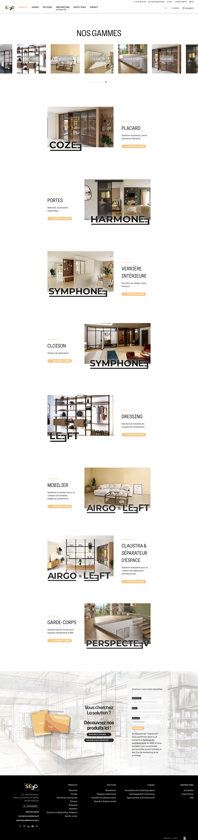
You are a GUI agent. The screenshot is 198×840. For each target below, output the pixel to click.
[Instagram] (24, 826)
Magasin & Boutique (106, 794)
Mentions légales (32, 812)
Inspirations (187, 794)
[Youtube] (32, 826)
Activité (135, 718)
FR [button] (192, 2)
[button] (23, 8)
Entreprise (136, 698)
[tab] (89, 82)
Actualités (188, 790)
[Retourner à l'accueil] (10, 8)
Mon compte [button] (181, 2)
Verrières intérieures (67, 797)
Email (134, 708)
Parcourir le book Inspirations (97, 740)
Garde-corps (71, 816)
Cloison (73, 801)
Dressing (73, 805)
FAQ (170, 2)
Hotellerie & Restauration (103, 797)
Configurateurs (157, 2)
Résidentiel (110, 790)
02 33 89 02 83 (140, 2)
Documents (189, 8)
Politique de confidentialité (28, 816)
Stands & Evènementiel (105, 801)
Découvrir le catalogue (97, 734)
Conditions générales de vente (27, 820)
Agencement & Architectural (141, 797)
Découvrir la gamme (135, 146)
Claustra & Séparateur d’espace (62, 812)
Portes (74, 794)
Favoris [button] (176, 8)
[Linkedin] (28, 826)
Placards (73, 790)
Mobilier (73, 809)
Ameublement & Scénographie (140, 790)
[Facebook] (20, 826)
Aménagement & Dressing (142, 794)
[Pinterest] (37, 826)
